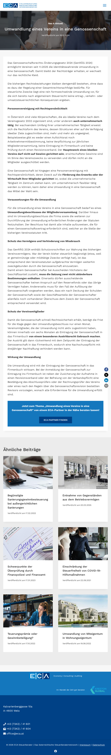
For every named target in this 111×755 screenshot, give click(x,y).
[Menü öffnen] (104, 5)
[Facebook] (106, 369)
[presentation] (28, 472)
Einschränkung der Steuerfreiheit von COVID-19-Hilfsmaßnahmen (82, 570)
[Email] (106, 386)
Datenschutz (98, 745)
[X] (106, 375)
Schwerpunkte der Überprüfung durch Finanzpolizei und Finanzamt (26, 570)
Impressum (85, 745)
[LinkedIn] (106, 380)
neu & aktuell (55, 23)
